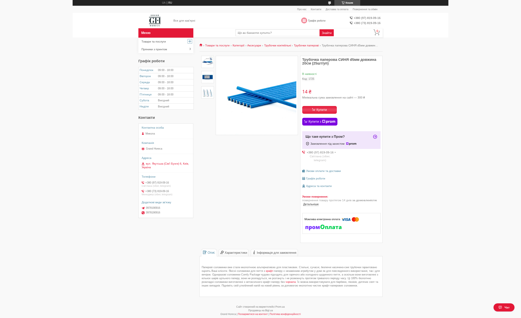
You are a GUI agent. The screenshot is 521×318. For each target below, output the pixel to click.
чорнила (291, 281)
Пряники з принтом (154, 49)
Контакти (316, 9)
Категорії (238, 45)
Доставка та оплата (337, 9)
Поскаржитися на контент (253, 314)
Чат (507, 307)
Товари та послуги (217, 45)
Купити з (315, 121)
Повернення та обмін (365, 9)
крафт (269, 270)
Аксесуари (254, 45)
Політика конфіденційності (285, 314)
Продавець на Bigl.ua (260, 310)
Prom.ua (280, 306)
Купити (321, 109)
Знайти (327, 33)
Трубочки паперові (306, 45)
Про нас (301, 9)
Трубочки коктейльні (277, 45)
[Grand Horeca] (154, 20)
